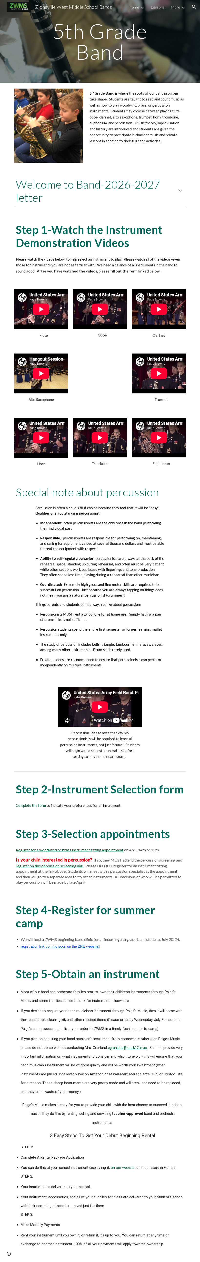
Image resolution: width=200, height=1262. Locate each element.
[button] (194, 7)
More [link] (175, 7)
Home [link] (134, 7)
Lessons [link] (157, 7)
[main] (100, 41)
